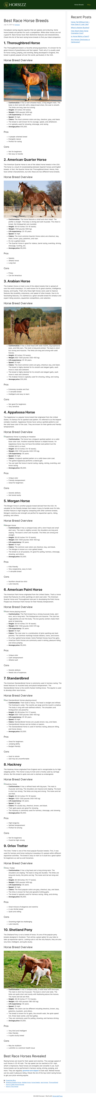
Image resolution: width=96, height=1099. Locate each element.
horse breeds (35, 1082)
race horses (44, 1082)
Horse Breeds (79, 5)
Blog (88, 5)
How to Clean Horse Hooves (15, 1084)
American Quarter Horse (13, 1082)
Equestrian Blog (11, 1080)
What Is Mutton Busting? (80, 28)
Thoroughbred (53, 1082)
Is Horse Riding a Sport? (80, 36)
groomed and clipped (31, 1071)
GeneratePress (57, 1096)
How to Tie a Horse (12, 1086)
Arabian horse (26, 1082)
